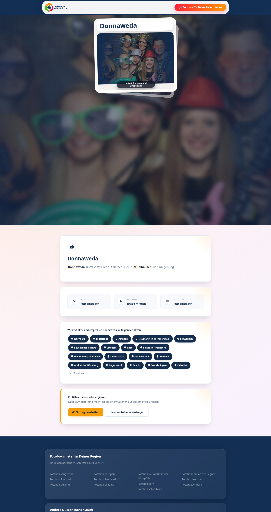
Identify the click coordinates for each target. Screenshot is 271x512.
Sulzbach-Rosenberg (154, 347)
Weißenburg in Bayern (87, 356)
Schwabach (186, 338)
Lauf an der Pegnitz (85, 347)
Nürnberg (79, 338)
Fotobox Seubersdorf (106, 479)
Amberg (123, 338)
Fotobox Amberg (192, 484)
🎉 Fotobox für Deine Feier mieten (200, 7)
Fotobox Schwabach (150, 489)
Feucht (136, 365)
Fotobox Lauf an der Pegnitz (199, 474)
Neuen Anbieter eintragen (127, 412)
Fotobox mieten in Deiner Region (75, 456)
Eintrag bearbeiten (87, 412)
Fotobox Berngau (104, 474)
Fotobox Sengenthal (62, 474)
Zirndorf (111, 347)
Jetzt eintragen (90, 303)
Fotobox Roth (146, 484)
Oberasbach (117, 356)
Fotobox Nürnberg (193, 479)
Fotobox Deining (60, 484)
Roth (129, 347)
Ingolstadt (102, 338)
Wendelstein (142, 356)
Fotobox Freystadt (61, 479)
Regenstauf (115, 365)
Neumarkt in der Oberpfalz (153, 338)
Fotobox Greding (104, 484)
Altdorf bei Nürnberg (86, 365)
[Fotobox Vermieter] (56, 7)
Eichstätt (182, 365)
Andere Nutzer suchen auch (71, 510)
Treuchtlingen (159, 365)
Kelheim (164, 356)
